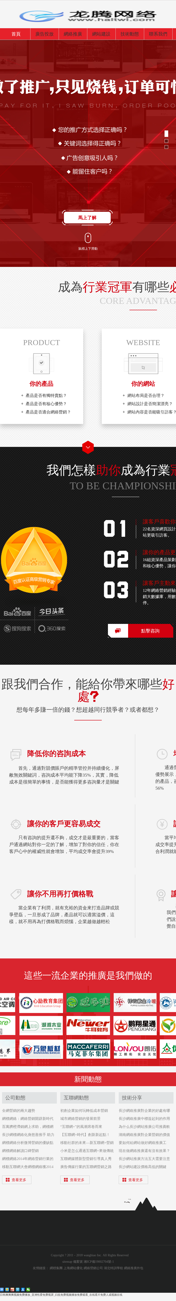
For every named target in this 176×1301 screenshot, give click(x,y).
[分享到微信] (28, 1289)
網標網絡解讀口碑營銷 (20, 1151)
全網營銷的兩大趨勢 (18, 1111)
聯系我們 (158, 33)
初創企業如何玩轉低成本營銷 (84, 1111)
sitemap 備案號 (73, 1261)
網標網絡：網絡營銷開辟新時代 (27, 1119)
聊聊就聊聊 (87, 217)
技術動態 (130, 33)
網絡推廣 (73, 33)
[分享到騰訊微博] (18, 1289)
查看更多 (19, 1180)
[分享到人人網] (23, 1289)
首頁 (16, 33)
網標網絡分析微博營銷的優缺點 (27, 1143)
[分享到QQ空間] (7, 1289)
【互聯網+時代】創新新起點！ (85, 1135)
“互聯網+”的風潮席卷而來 (81, 1127)
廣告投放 (44, 33)
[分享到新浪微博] (12, 1289)
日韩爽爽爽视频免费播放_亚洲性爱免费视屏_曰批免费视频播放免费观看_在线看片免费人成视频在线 (61, 1294)
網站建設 (101, 33)
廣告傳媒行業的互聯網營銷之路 (86, 1167)
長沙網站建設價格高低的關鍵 (142, 1167)
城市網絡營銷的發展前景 (80, 1119)
